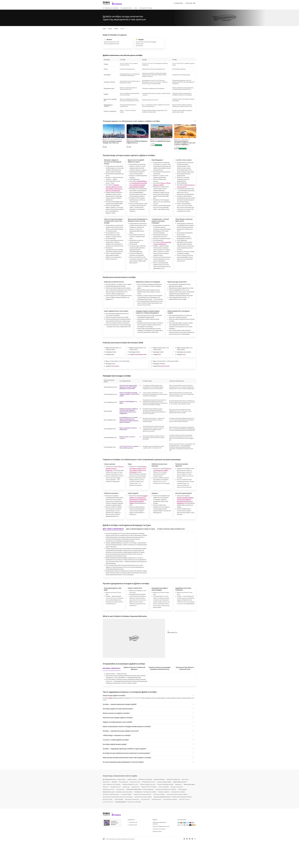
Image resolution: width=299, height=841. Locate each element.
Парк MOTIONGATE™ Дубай (148, 787)
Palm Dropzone (115, 366)
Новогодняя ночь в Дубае (178, 792)
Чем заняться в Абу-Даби (134, 802)
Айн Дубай (114, 782)
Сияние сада (126, 787)
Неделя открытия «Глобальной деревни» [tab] (134, 668)
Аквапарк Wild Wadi (115, 787)
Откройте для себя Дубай (111, 8)
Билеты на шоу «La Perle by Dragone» (127, 437)
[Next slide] (162, 638)
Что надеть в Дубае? (126, 794)
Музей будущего (123, 782)
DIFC (160, 354)
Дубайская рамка (132, 779)
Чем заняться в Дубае (159, 794)
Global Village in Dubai (141, 354)
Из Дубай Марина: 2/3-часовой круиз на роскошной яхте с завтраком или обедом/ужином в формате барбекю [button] (138, 499)
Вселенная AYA (121, 789)
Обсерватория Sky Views (148, 782)
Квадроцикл (178, 784)
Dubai (112, 354)
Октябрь (110, 28)
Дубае (111, 698)
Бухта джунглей (145, 799)
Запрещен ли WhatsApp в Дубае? (142, 794)
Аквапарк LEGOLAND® (177, 787)
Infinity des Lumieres (184, 799)
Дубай (104, 28)
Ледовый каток (135, 787)
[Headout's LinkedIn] (184, 838)
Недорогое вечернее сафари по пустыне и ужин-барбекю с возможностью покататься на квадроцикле (129, 411)
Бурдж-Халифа (121, 779)
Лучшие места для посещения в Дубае (177, 794)
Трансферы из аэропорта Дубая (123, 792)
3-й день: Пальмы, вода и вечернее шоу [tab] (171, 529)
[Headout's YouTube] (189, 838)
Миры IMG (105, 787)
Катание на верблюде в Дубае (165, 784)
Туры (135, 8)
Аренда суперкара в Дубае (164, 782)
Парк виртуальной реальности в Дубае (165, 789)
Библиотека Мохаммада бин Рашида (182, 797)
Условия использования (159, 829)
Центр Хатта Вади (107, 799)
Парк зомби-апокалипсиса (132, 799)
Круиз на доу (185, 779)
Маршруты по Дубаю (163, 792)
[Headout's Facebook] (192, 838)
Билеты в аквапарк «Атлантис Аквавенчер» (128, 428)
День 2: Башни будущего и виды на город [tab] (140, 529)
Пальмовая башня (156, 799)
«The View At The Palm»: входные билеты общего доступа (129, 447)
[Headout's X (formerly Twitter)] (195, 838)
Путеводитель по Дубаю (149, 792)
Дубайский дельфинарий (145, 779)
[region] (134, 638)
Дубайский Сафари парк (173, 779)
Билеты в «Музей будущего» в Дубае (128, 402)
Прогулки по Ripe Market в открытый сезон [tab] (185, 668)
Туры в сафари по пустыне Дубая (111, 784)
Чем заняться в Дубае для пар (111, 794)
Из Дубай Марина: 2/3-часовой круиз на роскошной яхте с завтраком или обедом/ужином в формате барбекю (129, 420)
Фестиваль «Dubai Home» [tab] (111, 668)
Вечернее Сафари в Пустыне (130, 784)
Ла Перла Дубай (182, 789)
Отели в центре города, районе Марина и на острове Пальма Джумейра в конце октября (128, 387)
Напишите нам (133, 825)
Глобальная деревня (147, 789)
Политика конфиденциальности (161, 826)
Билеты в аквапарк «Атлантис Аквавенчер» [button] (115, 468)
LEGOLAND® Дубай (163, 787)
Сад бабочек (106, 782)
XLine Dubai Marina (108, 802)
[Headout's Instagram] (187, 838)
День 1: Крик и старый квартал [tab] (113, 529)
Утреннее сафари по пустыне (147, 784)
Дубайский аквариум (159, 779)
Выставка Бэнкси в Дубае (170, 799)
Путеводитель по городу (145, 8)
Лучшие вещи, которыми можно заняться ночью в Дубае (118, 797)
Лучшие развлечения (126, 8)
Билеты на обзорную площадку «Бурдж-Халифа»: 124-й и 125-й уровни (129, 394)
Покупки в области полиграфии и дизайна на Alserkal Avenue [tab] (160, 668)
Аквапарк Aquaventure (109, 789)
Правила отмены (157, 831)
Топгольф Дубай (118, 799)
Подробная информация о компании (159, 823)
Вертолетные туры (135, 782)
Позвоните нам (133, 822)
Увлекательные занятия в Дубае (143, 797)
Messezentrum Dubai (164, 366)
